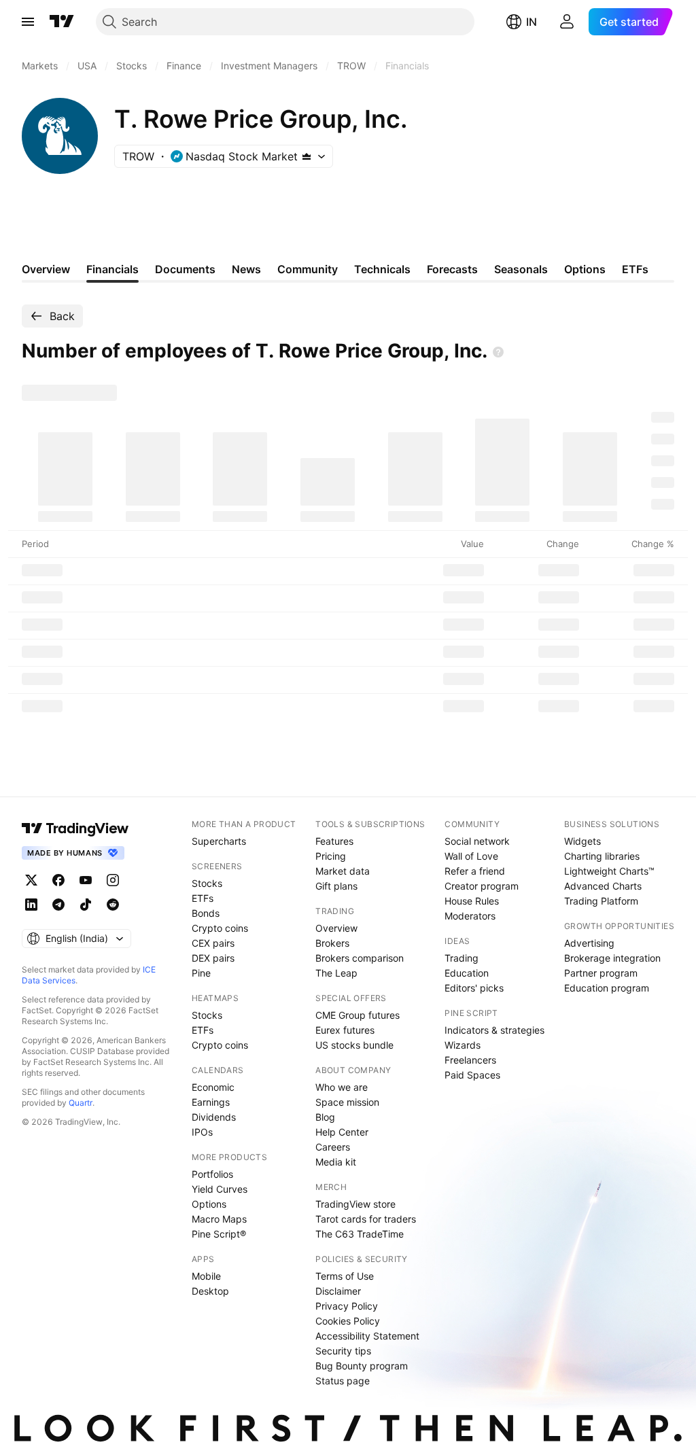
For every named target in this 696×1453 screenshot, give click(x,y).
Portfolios (212, 1174)
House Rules (472, 901)
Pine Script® (219, 1234)
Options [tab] (585, 269)
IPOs (202, 1132)
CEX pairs (213, 943)
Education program (606, 988)
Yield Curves (219, 1189)
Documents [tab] (185, 269)
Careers (332, 1147)
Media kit (335, 1162)
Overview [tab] (46, 269)
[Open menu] (27, 21)
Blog (325, 1117)
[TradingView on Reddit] (112, 904)
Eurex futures (345, 1030)
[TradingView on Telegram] (58, 904)
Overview (336, 928)
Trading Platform (601, 901)
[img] (306, 156)
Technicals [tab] (382, 269)
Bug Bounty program (361, 1365)
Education (467, 973)
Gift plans (336, 886)
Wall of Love (471, 856)
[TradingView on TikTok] (85, 904)
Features (334, 841)
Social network (477, 841)
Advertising (589, 943)
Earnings (211, 1102)
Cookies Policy (347, 1321)
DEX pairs (213, 958)
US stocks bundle (354, 1045)
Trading (461, 958)
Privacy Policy (346, 1306)
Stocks (207, 883)
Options (209, 1204)
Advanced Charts (603, 886)
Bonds (206, 913)
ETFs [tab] (635, 269)
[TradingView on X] (31, 880)
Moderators (470, 916)
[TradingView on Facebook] (58, 880)
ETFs (202, 898)
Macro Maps (219, 1219)
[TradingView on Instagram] (112, 880)
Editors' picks (474, 988)
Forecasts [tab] (452, 269)
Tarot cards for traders (365, 1219)
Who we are (341, 1087)
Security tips (343, 1350)
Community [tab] (307, 269)
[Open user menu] (566, 21)
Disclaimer (338, 1291)
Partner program (601, 973)
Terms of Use (344, 1276)
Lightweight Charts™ (609, 871)
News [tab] (246, 269)
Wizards (463, 1045)
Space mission (347, 1102)
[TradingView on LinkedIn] (31, 904)
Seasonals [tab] (521, 269)
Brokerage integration (612, 958)
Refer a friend (475, 871)
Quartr (80, 1103)
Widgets (582, 841)
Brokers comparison (359, 958)
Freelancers (470, 1060)
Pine (201, 973)
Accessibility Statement (367, 1336)
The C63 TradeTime (359, 1234)
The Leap (336, 973)
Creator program (482, 886)
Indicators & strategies (494, 1030)
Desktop (210, 1291)
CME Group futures (357, 1015)
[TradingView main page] (62, 21)
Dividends (214, 1117)
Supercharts (219, 841)
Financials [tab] (112, 269)
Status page (342, 1380)
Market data (342, 871)
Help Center (341, 1132)
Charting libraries (602, 856)
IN (531, 22)
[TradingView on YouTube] (85, 880)
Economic (213, 1087)
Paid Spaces (472, 1075)
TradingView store (355, 1204)
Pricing (330, 856)
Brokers (332, 943)
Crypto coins (220, 928)
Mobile (206, 1276)
